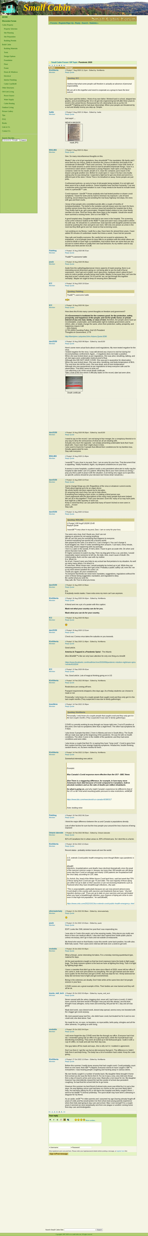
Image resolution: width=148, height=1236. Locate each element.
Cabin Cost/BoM (10, 84)
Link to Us (6, 127)
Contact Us (6, 131)
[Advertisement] (9, 178)
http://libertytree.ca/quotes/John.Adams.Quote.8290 (86, 336)
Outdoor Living (8, 107)
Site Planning (9, 33)
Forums (53, 23)
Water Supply (9, 100)
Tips (3, 115)
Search (85, 23)
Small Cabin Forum (59, 62)
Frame (6, 68)
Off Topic (73, 62)
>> (64, 65)
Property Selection (10, 29)
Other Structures (8, 88)
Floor (6, 64)
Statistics (93, 23)
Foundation (8, 60)
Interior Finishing (10, 80)
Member (52, 72)
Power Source (9, 96)
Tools (6, 52)
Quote (72, 72)
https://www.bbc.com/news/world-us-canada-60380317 (89, 799)
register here (121, 1151)
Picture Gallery (7, 111)
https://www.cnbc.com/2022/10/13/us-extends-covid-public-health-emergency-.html (100, 904)
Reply (77, 23)
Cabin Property (7, 25)
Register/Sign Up (66, 23)
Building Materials (10, 48)
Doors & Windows (11, 72)
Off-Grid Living (8, 92)
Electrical (7, 76)
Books (4, 123)
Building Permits (10, 41)
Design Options (9, 56)
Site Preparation (9, 37)
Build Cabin (6, 45)
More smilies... (91, 1120)
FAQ (4, 119)
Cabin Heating (9, 103)
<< (49, 65)
